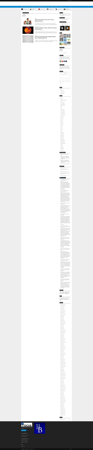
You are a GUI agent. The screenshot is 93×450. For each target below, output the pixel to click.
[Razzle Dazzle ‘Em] (22, 9)
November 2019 (62, 354)
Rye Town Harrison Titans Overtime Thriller (51, 9)
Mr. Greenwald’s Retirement (33, 9)
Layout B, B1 (62, 116)
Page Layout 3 (62, 135)
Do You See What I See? (67, 163)
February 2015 (62, 408)
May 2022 (61, 336)
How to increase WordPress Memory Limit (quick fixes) (65, 203)
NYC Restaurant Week (42, 9)
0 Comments (42, 30)
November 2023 (62, 323)
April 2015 (61, 405)
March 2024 (61, 320)
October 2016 (62, 389)
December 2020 (62, 348)
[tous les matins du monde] (68, 43)
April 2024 (61, 319)
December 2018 (62, 362)
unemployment (67, 293)
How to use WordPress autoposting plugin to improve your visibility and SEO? (65, 249)
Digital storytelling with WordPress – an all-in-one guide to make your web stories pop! (65, 238)
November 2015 (62, 401)
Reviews (36, 18)
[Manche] (68, 36)
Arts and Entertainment (40, 6)
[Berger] (61, 43)
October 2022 (62, 332)
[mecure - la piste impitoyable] (68, 39)
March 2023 (61, 328)
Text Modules (62, 148)
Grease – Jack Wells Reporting (64, 154)
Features (28, 6)
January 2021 (62, 347)
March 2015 (61, 406)
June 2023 (61, 324)
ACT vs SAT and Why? (59, 9)
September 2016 (62, 390)
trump (63, 293)
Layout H (61, 124)
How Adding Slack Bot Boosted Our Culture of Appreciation (64, 180)
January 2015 (62, 409)
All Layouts (61, 98)
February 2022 (62, 339)
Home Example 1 (62, 109)
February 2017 (62, 385)
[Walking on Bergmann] (61, 36)
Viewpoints (52, 6)
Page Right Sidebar (62, 143)
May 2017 (61, 381)
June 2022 (61, 335)
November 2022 (62, 331)
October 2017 (62, 377)
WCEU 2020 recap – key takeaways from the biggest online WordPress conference (64, 280)
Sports (46, 6)
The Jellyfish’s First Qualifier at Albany (68, 9)
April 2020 (61, 351)
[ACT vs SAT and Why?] (56, 9)
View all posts (65, 52)
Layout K (61, 128)
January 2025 (62, 312)
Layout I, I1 (61, 125)
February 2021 (62, 346)
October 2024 (62, 315)
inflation (61, 293)
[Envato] (60, 61)
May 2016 (61, 393)
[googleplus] (62, 61)
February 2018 (62, 371)
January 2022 (62, 340)
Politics (49, 6)
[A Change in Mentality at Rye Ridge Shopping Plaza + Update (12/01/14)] (28, 38)
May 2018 (61, 367)
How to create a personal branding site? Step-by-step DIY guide (64, 260)
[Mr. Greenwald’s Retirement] (31, 9)
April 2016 (61, 394)
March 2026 (61, 304)
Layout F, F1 (62, 121)
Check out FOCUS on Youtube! (25, 435)
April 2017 (61, 382)
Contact (61, 101)
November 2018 (62, 363)
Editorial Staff (23, 446)
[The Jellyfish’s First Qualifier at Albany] (64, 9)
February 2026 (62, 305)
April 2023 (61, 327)
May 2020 (61, 350)
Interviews (56, 6)
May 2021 (61, 343)
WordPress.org (62, 93)
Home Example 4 (62, 113)
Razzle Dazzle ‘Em (25, 9)
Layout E (61, 120)
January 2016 (62, 398)
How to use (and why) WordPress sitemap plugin (64, 214)
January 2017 (62, 386)
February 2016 (62, 397)
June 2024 (61, 316)
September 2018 (62, 366)
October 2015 (62, 402)
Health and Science (33, 6)
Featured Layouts (62, 104)
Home (22, 6)
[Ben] (61, 39)
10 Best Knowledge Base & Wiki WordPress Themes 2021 (64, 191)
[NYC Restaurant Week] (39, 9)
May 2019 (61, 355)
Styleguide (61, 147)
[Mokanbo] (65, 36)
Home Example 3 (62, 112)
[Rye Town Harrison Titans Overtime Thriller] (47, 9)
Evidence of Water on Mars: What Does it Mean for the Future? (46, 28)
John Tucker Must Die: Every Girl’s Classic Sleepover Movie (44, 20)
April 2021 (61, 344)
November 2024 (62, 313)
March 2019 (61, 358)
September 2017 (62, 378)
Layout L (61, 129)
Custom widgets (62, 102)
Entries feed (62, 90)
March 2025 (61, 309)
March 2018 (61, 370)
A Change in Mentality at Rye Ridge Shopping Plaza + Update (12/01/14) (45, 37)
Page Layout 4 (62, 136)
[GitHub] (66, 61)
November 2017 (62, 375)
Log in (61, 89)
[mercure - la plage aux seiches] (65, 43)
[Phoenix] (65, 39)
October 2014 (62, 413)
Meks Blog (63, 177)
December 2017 (62, 374)
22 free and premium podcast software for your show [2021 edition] (65, 226)
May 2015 (61, 404)
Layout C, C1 (62, 117)
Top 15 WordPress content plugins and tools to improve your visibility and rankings (64, 269)
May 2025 (61, 308)
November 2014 (62, 412)
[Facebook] (64, 61)
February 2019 (62, 359)
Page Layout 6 (62, 139)
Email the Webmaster (24, 436)
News (25, 6)
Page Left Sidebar (62, 140)
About (60, 6)
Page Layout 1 (62, 132)
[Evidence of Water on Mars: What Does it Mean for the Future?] (28, 30)
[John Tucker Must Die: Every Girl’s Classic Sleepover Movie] (28, 21)
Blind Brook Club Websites (24, 440)
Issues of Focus (24, 430)
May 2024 (61, 317)
